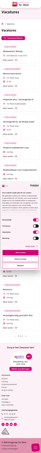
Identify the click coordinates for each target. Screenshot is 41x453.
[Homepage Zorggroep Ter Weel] (20, 3)
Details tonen (30, 246)
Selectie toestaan (21, 259)
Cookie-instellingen (9, 448)
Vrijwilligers (5, 402)
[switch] (36, 226)
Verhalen (4, 399)
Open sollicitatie (7, 405)
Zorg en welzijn (7, 390)
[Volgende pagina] (26, 336)
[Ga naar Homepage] (2, 24)
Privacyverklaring (8, 445)
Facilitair (4, 379)
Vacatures (5, 375)
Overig (3, 387)
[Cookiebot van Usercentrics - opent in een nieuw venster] (30, 185)
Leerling (4, 381)
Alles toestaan (20, 252)
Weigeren (20, 265)
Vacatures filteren (15, 38)
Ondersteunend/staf (9, 384)
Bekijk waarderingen (21, 369)
